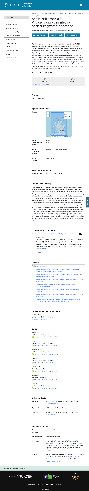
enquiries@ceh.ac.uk (40, 319)
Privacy (40, 484)
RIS (43, 252)
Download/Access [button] (11, 58)
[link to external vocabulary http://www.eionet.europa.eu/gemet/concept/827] (53, 443)
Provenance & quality (12, 32)
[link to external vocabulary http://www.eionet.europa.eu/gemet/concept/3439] (68, 445)
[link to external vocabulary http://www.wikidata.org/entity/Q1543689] (55, 441)
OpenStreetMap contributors (64, 136)
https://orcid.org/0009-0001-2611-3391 (45, 345)
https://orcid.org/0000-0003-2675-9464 (46, 362)
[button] (48, 113)
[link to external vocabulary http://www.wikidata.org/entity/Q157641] (76, 441)
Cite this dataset (72, 35)
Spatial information (11, 24)
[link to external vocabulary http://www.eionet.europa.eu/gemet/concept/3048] (56, 445)
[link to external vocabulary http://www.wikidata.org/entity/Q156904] (66, 441)
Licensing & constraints (12, 36)
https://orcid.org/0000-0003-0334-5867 (46, 354)
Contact (58, 484)
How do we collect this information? (42, 84)
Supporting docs (55, 35)
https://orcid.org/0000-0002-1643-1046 (45, 337)
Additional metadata (11, 50)
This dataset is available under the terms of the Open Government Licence (55, 234)
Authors (8, 47)
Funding (7, 54)
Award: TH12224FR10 (53, 461)
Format (7, 21)
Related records (10, 39)
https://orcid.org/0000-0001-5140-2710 (45, 388)
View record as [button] (79, 40)
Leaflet (54, 136)
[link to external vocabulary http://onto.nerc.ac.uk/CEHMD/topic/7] (82, 443)
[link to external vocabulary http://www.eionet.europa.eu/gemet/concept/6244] (68, 447)
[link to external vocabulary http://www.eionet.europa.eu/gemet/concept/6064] (52, 447)
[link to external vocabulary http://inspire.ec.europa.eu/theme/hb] (60, 436)
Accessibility (32, 484)
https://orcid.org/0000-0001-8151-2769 (45, 379)
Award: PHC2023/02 (72, 456)
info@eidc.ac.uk (52, 404)
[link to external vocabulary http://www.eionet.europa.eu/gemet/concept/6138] (56, 447)
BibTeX (39, 252)
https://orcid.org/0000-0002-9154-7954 (46, 371)
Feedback (87, 202)
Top (7, 13)
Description (9, 17)
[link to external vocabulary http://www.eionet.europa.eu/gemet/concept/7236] (80, 447)
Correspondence (10, 43)
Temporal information (12, 28)
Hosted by (12, 476)
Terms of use (49, 484)
